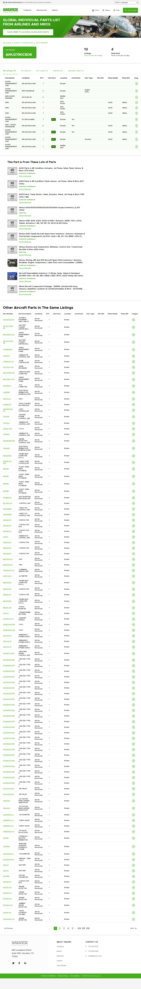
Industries (60, 956)
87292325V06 (8, 320)
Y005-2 (6, 613)
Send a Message (25, 176)
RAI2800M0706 (9, 441)
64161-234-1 (7, 576)
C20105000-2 (8, 815)
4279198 (6, 876)
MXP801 (6, 476)
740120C (6, 356)
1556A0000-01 (8, 831)
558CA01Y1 (7, 520)
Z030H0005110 (9, 660)
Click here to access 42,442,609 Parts (28, 32)
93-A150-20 (7, 503)
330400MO (7, 509)
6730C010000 (8, 788)
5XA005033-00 (8, 410)
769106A (6, 846)
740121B (6, 416)
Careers (59, 961)
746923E (6, 392)
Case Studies (61, 965)
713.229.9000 (93, 946)
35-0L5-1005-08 (8, 327)
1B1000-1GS (7, 608)
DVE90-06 (7, 912)
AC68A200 (7, 497)
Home (97, 10)
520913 (5, 838)
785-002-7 (7, 399)
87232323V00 (8, 859)
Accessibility (74, 976)
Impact (59, 951)
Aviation (17, 43)
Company (60, 946)
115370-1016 (7, 429)
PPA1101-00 (7, 887)
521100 (5, 537)
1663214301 (7, 456)
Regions (55, 10)
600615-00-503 (7, 462)
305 (83, 928)
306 (88, 928)
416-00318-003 (9, 373)
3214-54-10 (7, 636)
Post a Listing (132, 10)
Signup (107, 10)
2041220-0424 (8, 653)
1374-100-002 (8, 367)
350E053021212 (9, 624)
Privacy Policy (63, 976)
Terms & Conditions (48, 976)
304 (79, 928)
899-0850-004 (8, 334)
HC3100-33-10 (8, 619)
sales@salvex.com (95, 956)
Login (118, 10)
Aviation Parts (28, 43)
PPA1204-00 (8, 905)
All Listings (7, 43)
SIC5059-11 (7, 386)
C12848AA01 (8, 349)
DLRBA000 (7, 404)
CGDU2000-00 (8, 919)
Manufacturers (41, 10)
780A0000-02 (8, 570)
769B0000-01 (8, 820)
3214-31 (6, 865)
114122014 (6, 801)
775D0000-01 (8, 361)
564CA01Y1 (7, 525)
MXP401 (6, 469)
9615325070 (8, 559)
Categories (27, 10)
